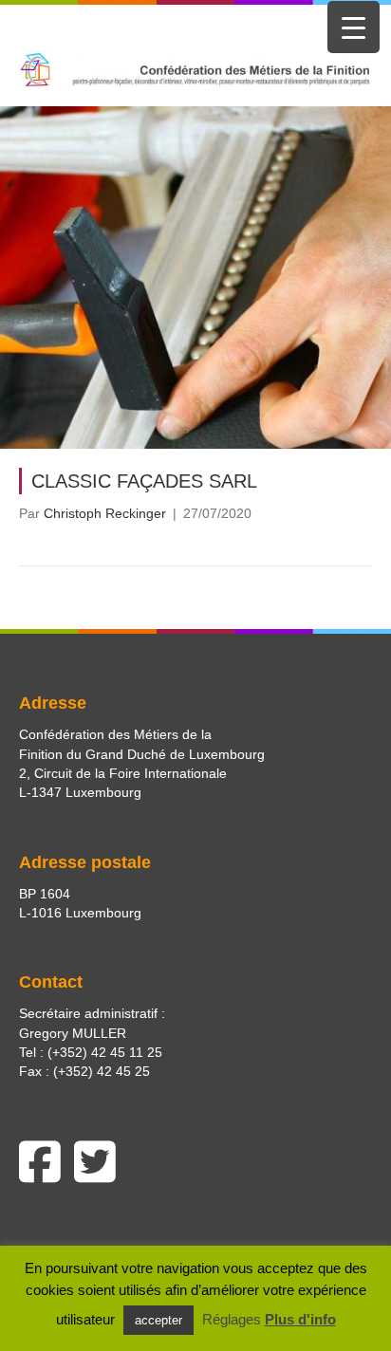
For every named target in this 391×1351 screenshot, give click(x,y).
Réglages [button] (231, 1319)
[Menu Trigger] (353, 27)
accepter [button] (158, 1320)
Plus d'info (300, 1319)
